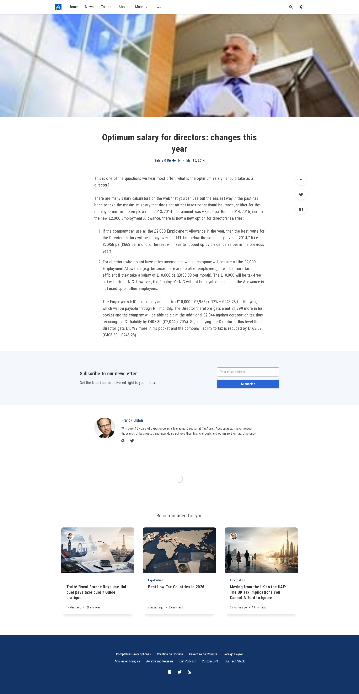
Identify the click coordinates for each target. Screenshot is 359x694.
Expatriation (155, 580)
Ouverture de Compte (203, 654)
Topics (106, 7)
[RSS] (189, 672)
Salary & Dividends (167, 160)
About (123, 7)
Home (73, 7)
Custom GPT (210, 661)
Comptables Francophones (133, 654)
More (139, 7)
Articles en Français (127, 661)
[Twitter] (301, 195)
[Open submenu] (158, 7)
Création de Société (170, 654)
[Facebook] (301, 209)
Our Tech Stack (235, 661)
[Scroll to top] (301, 180)
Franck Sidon (132, 420)
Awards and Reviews (159, 661)
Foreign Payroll (233, 654)
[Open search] (291, 7)
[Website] (123, 441)
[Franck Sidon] (104, 428)
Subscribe (248, 384)
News (89, 7)
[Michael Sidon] (70, 536)
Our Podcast (188, 661)
